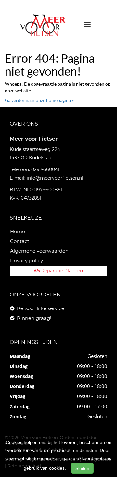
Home (17, 231)
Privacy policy (26, 260)
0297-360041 (45, 169)
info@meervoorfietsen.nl (55, 178)
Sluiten (82, 468)
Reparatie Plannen (62, 271)
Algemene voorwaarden (39, 251)
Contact (19, 241)
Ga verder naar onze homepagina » (39, 100)
